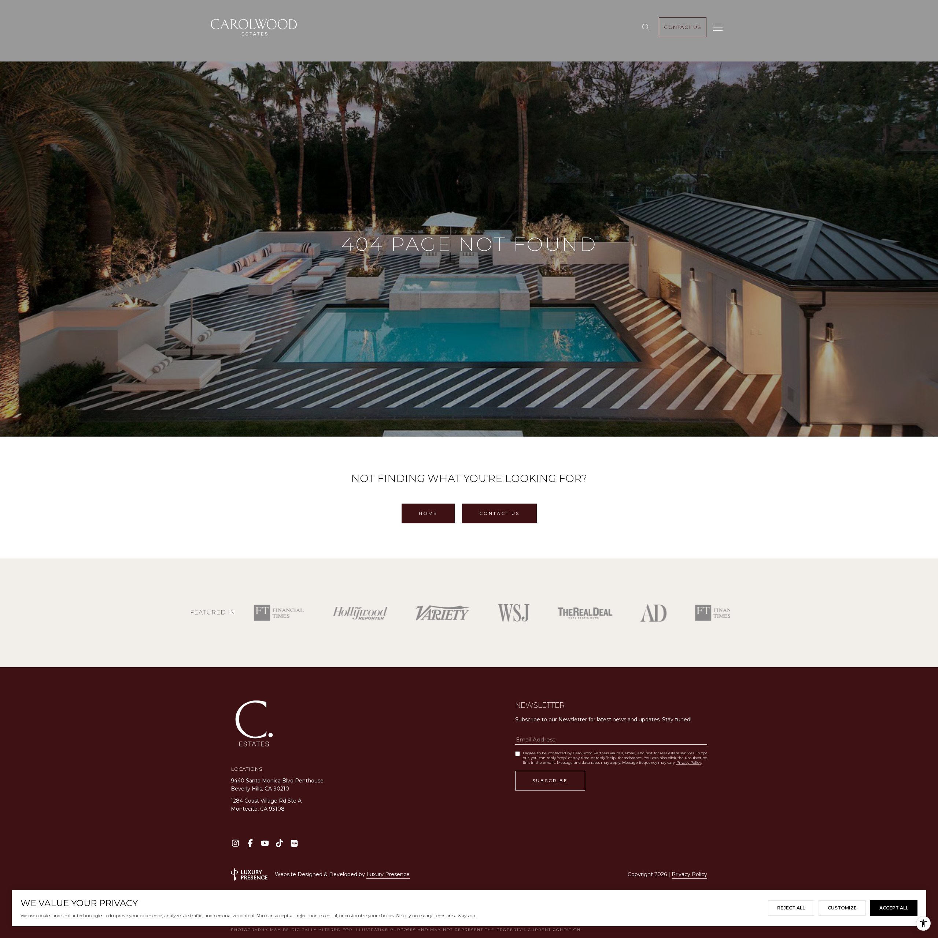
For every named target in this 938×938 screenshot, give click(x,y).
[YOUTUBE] (264, 843)
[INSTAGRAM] (235, 843)
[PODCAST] (294, 843)
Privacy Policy (688, 762)
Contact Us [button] (499, 513)
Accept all (893, 908)
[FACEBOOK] (250, 843)
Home (428, 513)
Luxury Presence (388, 874)
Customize (842, 908)
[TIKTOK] (279, 843)
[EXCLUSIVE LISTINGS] (647, 27)
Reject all (791, 908)
